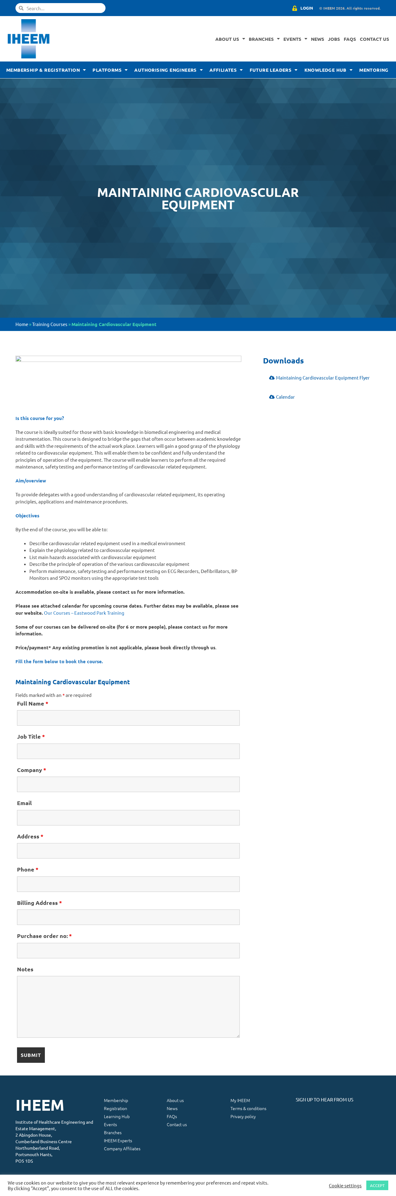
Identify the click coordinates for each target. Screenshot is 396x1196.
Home (21, 324)
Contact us (374, 39)
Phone (27, 869)
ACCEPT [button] (377, 1185)
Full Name (32, 703)
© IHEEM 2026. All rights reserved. (350, 8)
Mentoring (374, 70)
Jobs (334, 39)
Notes (25, 969)
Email (24, 802)
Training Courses (49, 324)
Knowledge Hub (325, 70)
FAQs (350, 39)
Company (31, 769)
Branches (261, 39)
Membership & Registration (43, 70)
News (317, 39)
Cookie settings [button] (345, 1185)
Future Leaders (271, 70)
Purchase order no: (44, 935)
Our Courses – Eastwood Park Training (84, 613)
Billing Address (39, 902)
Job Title (31, 736)
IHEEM (39, 1104)
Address (30, 836)
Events (292, 39)
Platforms (107, 70)
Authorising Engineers (165, 70)
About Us (227, 39)
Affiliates (223, 70)
